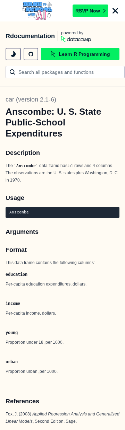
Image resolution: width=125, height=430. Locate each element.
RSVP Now (87, 11)
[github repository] (31, 54)
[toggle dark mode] (13, 54)
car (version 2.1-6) (31, 99)
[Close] (115, 11)
